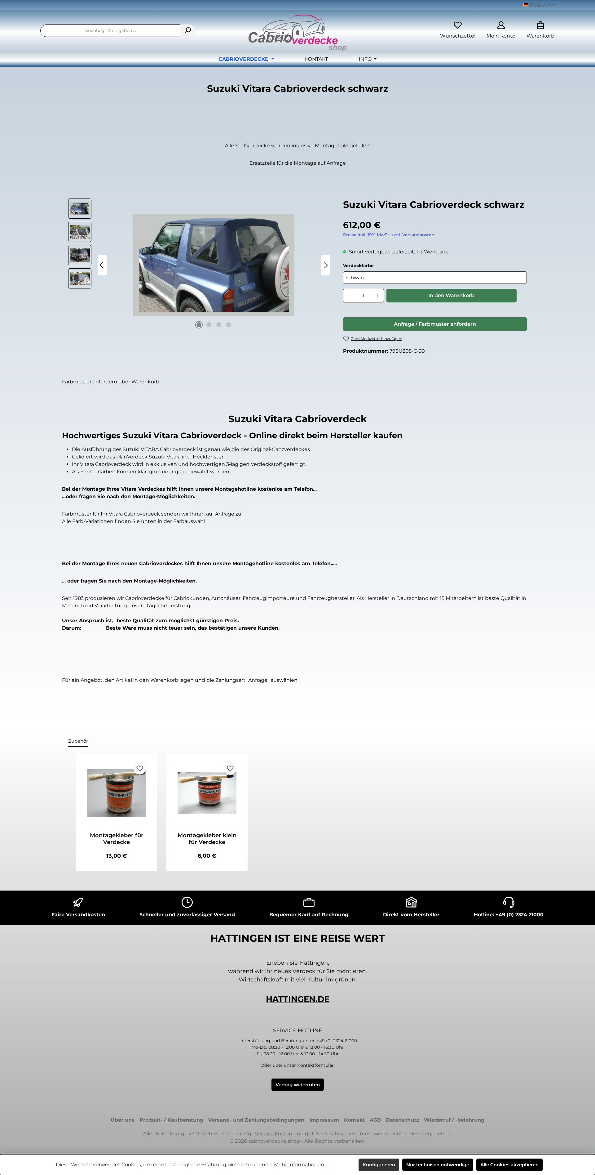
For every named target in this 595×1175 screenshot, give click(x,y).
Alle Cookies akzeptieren (509, 1165)
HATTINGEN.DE (297, 999)
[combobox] (110, 31)
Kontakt (354, 1120)
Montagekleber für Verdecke (116, 839)
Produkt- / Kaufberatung (171, 1120)
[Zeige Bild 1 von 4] (198, 324)
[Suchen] (187, 31)
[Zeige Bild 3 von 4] (218, 324)
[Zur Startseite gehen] (297, 33)
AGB (375, 1120)
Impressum (324, 1120)
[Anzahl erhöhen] (377, 295)
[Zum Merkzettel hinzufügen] (140, 768)
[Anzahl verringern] (349, 295)
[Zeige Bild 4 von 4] (228, 324)
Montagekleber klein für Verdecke (207, 839)
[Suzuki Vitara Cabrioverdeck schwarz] (213, 265)
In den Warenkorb (451, 295)
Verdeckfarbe (373, 266)
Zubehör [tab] (78, 741)
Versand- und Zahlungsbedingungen (256, 1120)
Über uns (122, 1120)
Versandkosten (273, 1134)
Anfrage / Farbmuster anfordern (435, 324)
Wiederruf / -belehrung (454, 1120)
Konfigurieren (379, 1165)
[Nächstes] (325, 265)
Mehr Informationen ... (301, 1165)
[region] (199, 265)
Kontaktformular (315, 1065)
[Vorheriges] (102, 265)
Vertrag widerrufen (297, 1085)
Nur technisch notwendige (437, 1165)
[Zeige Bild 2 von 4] (208, 324)
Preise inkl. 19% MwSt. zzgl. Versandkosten (388, 235)
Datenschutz (402, 1120)
